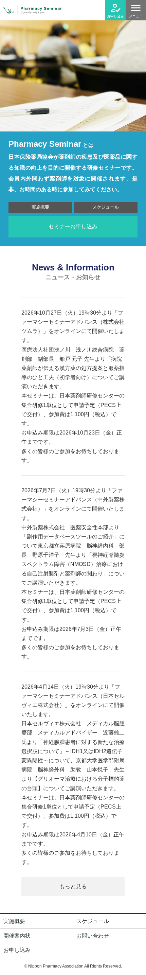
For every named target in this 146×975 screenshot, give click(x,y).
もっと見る (73, 886)
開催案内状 (17, 936)
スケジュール (105, 207)
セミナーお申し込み (73, 226)
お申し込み (115, 16)
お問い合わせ (92, 936)
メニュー (136, 16)
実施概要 (40, 207)
